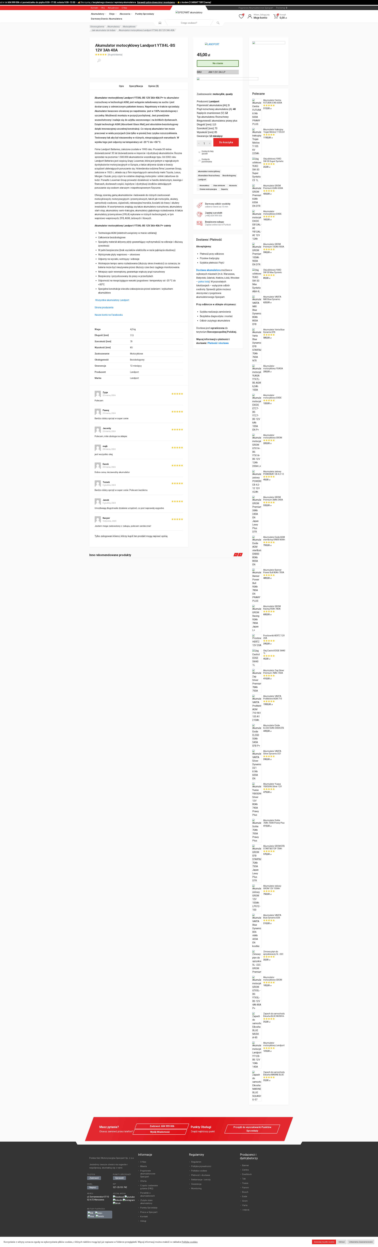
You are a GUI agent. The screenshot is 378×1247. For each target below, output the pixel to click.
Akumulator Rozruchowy (209, 175)
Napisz (92, 1187)
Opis (121, 86)
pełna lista (203, 281)
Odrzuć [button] (342, 1242)
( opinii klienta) (115, 55)
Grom (245, 1201)
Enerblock (247, 1174)
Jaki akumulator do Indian (103, 30)
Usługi (143, 1221)
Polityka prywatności (201, 1166)
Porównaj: (281, 8)
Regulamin (196, 1162)
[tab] (121, 86)
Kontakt (94, 8)
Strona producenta (104, 307)
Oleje (112, 14)
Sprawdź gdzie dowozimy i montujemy (150, 2)
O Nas (124, 8)
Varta (244, 1205)
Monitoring (196, 1188)
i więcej (245, 1209)
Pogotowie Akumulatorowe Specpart (256, 8)
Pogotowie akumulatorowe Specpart (147, 1173)
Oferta (143, 1181)
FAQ (103, 8)
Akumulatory (97, 14)
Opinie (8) (153, 86)
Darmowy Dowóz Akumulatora (106, 18)
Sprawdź (119, 1178)
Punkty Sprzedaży (144, 14)
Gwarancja (196, 1184)
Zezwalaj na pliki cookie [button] (324, 1242)
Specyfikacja (136, 86)
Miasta (143, 1166)
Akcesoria (125, 14)
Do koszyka (226, 142)
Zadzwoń (94, 1178)
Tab (244, 1178)
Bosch (245, 1192)
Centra (245, 1170)
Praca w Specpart (148, 1212)
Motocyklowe (129, 26)
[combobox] (189, 23)
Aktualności (113, 8)
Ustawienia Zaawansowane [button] (361, 1242)
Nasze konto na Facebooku (109, 314)
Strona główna (97, 26)
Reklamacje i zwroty (201, 1179)
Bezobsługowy (229, 175)
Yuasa (245, 1183)
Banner (245, 1165)
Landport (202, 179)
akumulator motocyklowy (209, 171)
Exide (244, 1196)
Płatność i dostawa (218, 343)
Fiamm (245, 1187)
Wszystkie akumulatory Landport (112, 300)
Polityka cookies (199, 1170)
